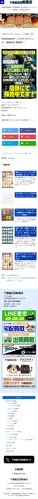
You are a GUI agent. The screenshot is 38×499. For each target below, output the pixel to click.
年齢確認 (8, 451)
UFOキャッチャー (8, 153)
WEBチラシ (9, 448)
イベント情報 (10, 434)
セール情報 (24, 153)
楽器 (7, 445)
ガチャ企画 (13, 405)
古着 (9, 416)
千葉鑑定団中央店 (19, 474)
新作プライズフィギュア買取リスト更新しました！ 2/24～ (25, 256)
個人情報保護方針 (27, 489)
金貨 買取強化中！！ (14, 275)
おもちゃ (17, 153)
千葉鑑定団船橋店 (19, 479)
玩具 (29, 153)
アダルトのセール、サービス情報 (18, 439)
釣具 (9, 426)
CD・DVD (11, 421)
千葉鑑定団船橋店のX (21, 460)
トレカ (10, 403)
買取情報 (8, 401)
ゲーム (10, 411)
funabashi (11, 158)
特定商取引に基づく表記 (12, 489)
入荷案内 (8, 442)
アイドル (10, 423)
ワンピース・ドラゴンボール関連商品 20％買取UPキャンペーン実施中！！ (26, 212)
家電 (9, 413)
